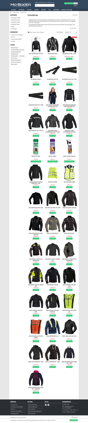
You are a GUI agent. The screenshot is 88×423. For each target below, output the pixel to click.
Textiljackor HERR (15, 22)
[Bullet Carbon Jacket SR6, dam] (36, 44)
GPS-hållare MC (14, 56)
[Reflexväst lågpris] (52, 172)
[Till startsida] (10, 12)
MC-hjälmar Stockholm (16, 60)
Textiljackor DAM (15, 24)
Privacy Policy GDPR (16, 39)
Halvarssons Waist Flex (52, 79)
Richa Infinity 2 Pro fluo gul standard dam (35, 259)
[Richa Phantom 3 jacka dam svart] (36, 301)
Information (14, 32)
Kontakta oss (14, 404)
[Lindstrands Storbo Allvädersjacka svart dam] (69, 121)
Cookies (13, 41)
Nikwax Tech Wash (36, 156)
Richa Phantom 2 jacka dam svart (69, 285)
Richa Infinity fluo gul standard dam (35, 285)
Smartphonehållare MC (16, 51)
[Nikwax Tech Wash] (36, 147)
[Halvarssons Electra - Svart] (69, 44)
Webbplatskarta (15, 413)
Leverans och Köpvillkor (17, 34)
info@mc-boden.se (70, 412)
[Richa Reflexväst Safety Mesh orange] (36, 326)
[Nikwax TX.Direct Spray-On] (69, 147)
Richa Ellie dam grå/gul (52, 233)
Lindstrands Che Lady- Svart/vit (35, 130)
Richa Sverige (14, 58)
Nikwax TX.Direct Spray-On (69, 156)
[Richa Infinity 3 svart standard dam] (52, 249)
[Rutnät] (28, 32)
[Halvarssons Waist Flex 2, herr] (36, 95)
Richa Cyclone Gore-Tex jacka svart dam (36, 234)
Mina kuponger (32, 413)
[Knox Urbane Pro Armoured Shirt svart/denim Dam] (69, 95)
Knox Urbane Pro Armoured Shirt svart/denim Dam (69, 105)
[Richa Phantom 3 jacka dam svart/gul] (52, 301)
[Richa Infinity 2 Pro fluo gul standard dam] (36, 249)
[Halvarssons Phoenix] (36, 70)
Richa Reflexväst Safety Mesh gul (69, 311)
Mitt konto (30, 402)
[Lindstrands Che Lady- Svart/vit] (36, 121)
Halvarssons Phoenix (36, 79)
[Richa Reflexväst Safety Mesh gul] (69, 301)
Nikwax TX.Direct (52, 156)
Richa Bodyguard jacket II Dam (36, 208)
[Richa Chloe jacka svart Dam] (69, 198)
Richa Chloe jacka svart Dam (69, 208)
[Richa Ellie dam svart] (69, 224)
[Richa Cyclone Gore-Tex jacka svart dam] (36, 224)
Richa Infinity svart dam (52, 285)
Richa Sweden (14, 64)
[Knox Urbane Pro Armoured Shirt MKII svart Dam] (52, 95)
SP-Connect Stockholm (16, 62)
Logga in (75, 5)
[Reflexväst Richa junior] (69, 172)
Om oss (13, 37)
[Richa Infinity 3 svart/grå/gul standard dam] (69, 249)
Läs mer (53, 420)
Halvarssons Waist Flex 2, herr (36, 105)
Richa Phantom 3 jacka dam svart (35, 311)
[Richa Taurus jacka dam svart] (69, 326)
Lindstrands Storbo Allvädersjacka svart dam (69, 131)
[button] (14, 10)
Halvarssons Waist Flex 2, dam (69, 79)
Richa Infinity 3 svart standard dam (52, 259)
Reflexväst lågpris (52, 182)
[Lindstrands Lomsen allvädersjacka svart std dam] (52, 121)
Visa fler (73, 28)
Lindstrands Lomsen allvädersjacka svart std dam (53, 131)
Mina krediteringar (32, 407)
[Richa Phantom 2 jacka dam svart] (69, 275)
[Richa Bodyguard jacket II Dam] (36, 198)
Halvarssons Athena (52, 53)
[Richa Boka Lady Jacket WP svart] (52, 198)
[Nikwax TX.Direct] (52, 147)
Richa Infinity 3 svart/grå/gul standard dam (69, 259)
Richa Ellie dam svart (69, 233)
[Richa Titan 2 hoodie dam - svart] (36, 352)
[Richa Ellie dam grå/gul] (52, 224)
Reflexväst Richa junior (69, 182)
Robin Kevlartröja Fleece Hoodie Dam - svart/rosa (35, 388)
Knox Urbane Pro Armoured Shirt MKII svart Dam (52, 105)
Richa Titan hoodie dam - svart (52, 362)
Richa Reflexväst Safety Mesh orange (36, 336)
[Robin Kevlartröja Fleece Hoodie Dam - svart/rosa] (36, 378)
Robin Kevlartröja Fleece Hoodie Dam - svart (69, 362)
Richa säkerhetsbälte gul (53, 336)
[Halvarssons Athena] (52, 44)
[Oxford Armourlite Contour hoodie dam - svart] (36, 172)
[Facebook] (46, 405)
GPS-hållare (21, 56)
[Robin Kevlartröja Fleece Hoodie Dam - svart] (69, 352)
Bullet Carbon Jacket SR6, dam (36, 53)
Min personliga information (34, 411)
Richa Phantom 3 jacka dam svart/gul (52, 311)
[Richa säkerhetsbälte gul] (52, 326)
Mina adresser (31, 409)
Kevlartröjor (14, 28)
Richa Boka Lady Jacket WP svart (52, 208)
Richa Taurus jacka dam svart (69, 336)
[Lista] (30, 32)
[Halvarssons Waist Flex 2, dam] (69, 70)
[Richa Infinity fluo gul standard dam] (36, 275)
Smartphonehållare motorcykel (17, 49)
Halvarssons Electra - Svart (69, 53)
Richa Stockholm (14, 47)
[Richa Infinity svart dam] (52, 275)
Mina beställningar (32, 404)
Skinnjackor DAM (15, 20)
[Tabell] (31, 32)
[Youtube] (48, 405)
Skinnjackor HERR (15, 17)
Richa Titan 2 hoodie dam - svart (35, 362)
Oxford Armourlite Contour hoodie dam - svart (35, 182)
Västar (12, 26)
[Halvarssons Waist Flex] (52, 70)
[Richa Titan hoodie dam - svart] (52, 352)
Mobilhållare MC (14, 53)
